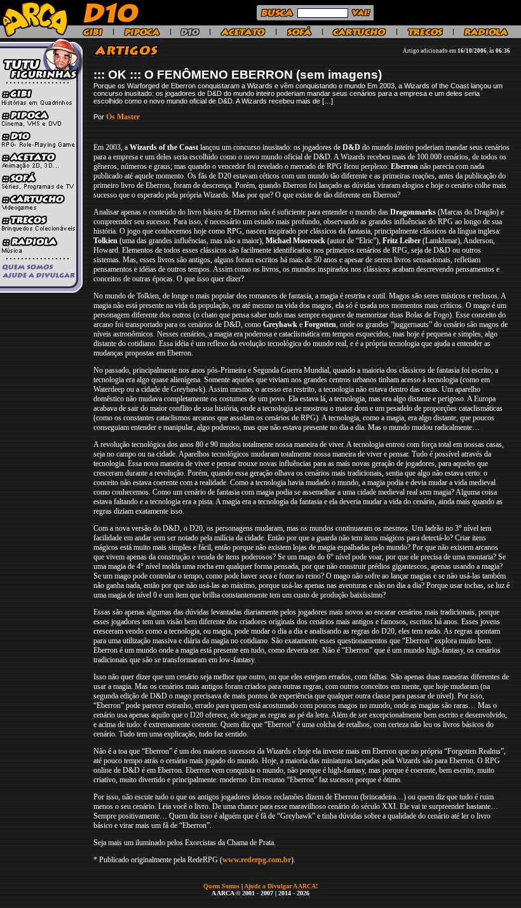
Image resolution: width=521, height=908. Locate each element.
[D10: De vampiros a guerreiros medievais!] (190, 34)
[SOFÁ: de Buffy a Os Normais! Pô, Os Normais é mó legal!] (299, 34)
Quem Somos (222, 886)
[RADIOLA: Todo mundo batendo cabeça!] (486, 34)
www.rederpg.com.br (256, 859)
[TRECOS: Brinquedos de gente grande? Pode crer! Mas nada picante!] (425, 34)
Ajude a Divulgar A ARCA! (281, 886)
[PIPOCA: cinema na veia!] (142, 34)
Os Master (123, 116)
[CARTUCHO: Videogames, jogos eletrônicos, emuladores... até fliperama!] (359, 34)
